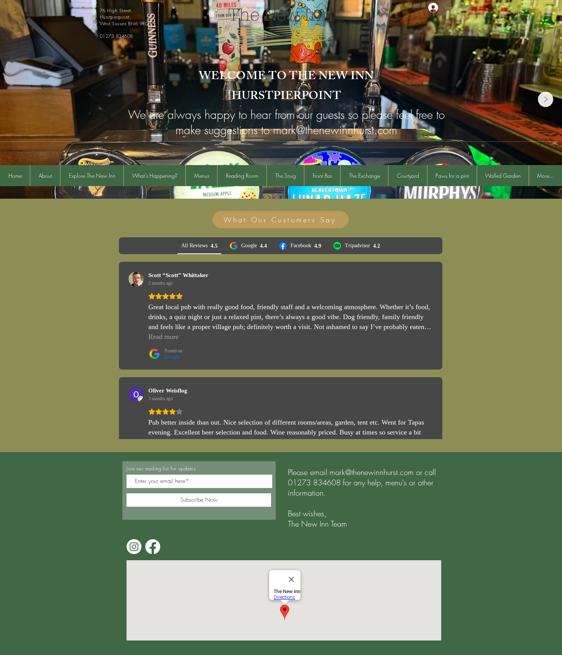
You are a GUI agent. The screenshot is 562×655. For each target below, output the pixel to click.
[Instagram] (134, 546)
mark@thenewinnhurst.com (372, 472)
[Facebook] (152, 546)
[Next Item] (545, 99)
